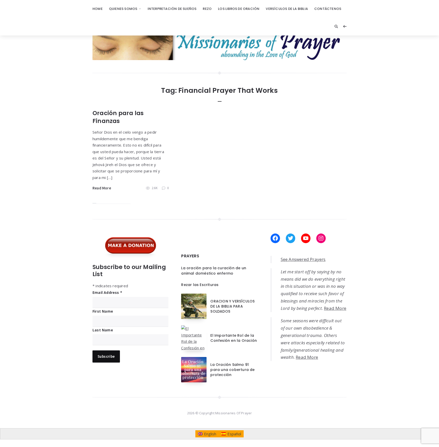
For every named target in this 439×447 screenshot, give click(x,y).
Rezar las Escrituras (199, 284)
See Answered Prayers (303, 259)
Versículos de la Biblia (287, 8)
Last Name (102, 330)
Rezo (207, 8)
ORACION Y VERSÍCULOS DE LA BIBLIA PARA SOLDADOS (232, 306)
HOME (97, 8)
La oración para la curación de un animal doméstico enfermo (213, 270)
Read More (101, 188)
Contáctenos (327, 8)
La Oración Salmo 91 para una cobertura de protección (232, 370)
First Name (102, 311)
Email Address (107, 292)
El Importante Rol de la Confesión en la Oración (233, 338)
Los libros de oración (238, 8)
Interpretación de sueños (172, 8)
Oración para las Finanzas (118, 117)
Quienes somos (123, 8)
